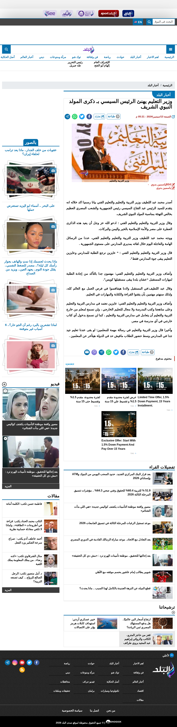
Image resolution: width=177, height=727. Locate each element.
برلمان (91, 690)
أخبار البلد (135, 57)
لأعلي (166, 655)
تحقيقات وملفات (61, 690)
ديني (41, 57)
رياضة (107, 57)
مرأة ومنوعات (58, 57)
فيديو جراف (89, 681)
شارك (98, 116)
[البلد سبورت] (108, 13)
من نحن (110, 710)
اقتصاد (140, 690)
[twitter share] (82, 116)
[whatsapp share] (74, 116)
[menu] (170, 49)
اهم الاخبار (153, 57)
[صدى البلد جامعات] (85, 13)
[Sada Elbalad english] (50, 13)
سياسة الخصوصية (72, 710)
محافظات (65, 681)
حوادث (120, 57)
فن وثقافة (92, 57)
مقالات (140, 700)
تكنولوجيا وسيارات (110, 690)
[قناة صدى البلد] (128, 13)
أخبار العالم (26, 57)
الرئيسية (169, 57)
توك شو (76, 57)
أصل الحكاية (113, 681)
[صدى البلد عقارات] (66, 13)
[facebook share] (89, 116)
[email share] (67, 116)
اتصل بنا (94, 710)
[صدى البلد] (88, 49)
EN (139, 22)
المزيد (8, 486)
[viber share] (94, 352)
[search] (6, 49)
